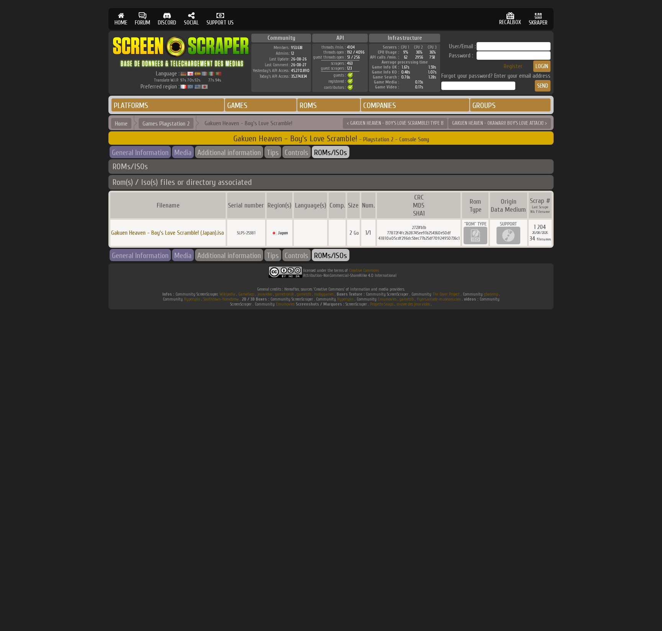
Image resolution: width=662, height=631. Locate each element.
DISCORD (167, 23)
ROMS (308, 105)
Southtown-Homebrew (221, 299)
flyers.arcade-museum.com (439, 299)
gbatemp (491, 294)
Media (183, 152)
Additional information (229, 152)
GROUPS (484, 105)
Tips (273, 152)
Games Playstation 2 (166, 123)
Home (121, 123)
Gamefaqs (246, 294)
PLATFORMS (131, 105)
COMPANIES (379, 105)
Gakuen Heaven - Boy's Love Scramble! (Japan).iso (167, 232)
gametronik (284, 294)
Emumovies (387, 299)
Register (513, 66)
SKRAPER (538, 23)
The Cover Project (446, 294)
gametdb (304, 294)
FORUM (142, 23)
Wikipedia (227, 294)
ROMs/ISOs (330, 152)
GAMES (237, 105)
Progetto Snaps (381, 304)
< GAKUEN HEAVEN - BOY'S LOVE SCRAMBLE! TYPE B (395, 123)
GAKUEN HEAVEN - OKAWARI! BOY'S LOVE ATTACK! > (499, 123)
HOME (121, 23)
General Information (140, 152)
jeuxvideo (264, 294)
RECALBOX (510, 22)
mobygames (324, 294)
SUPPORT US (220, 23)
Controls (296, 152)
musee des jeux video (413, 304)
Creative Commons (364, 270)
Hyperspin (192, 299)
